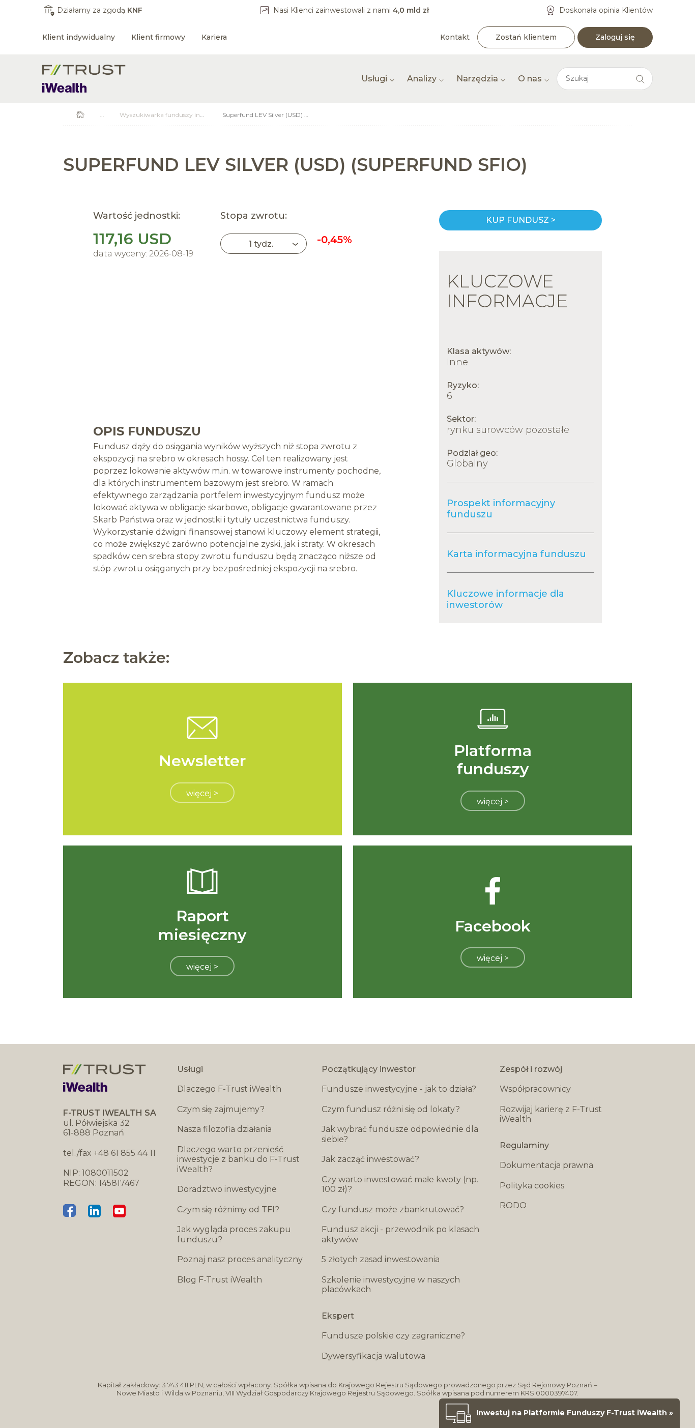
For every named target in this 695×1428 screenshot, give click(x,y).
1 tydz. (261, 244)
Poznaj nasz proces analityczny (240, 1259)
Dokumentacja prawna (546, 1165)
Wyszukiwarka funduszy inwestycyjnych (180, 115)
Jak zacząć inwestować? (370, 1159)
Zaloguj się (615, 37)
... (102, 115)
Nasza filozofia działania (224, 1129)
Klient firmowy (158, 37)
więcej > (202, 793)
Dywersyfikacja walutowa (373, 1356)
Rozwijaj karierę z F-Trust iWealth (551, 1114)
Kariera (214, 37)
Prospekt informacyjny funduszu (501, 509)
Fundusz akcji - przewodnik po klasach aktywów (400, 1234)
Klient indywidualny (78, 37)
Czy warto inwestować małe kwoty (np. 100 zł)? (400, 1184)
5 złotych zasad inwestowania (381, 1259)
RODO (513, 1205)
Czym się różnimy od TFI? (228, 1209)
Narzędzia (477, 78)
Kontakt (455, 37)
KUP (520, 220)
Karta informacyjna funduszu (516, 554)
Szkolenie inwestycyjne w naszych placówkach (391, 1285)
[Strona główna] (84, 79)
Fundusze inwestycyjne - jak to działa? (399, 1089)
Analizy (422, 78)
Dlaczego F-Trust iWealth (229, 1089)
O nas (530, 78)
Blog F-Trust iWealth (219, 1280)
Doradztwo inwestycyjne (227, 1189)
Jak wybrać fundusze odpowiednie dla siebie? (400, 1134)
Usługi (374, 78)
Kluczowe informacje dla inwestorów (505, 599)
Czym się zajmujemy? (221, 1109)
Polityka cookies (532, 1185)
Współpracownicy (535, 1089)
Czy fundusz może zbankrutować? (393, 1209)
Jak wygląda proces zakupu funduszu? (234, 1234)
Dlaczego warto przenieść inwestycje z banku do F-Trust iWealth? (238, 1159)
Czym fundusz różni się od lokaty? (391, 1109)
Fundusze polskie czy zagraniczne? (393, 1335)
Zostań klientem (526, 37)
